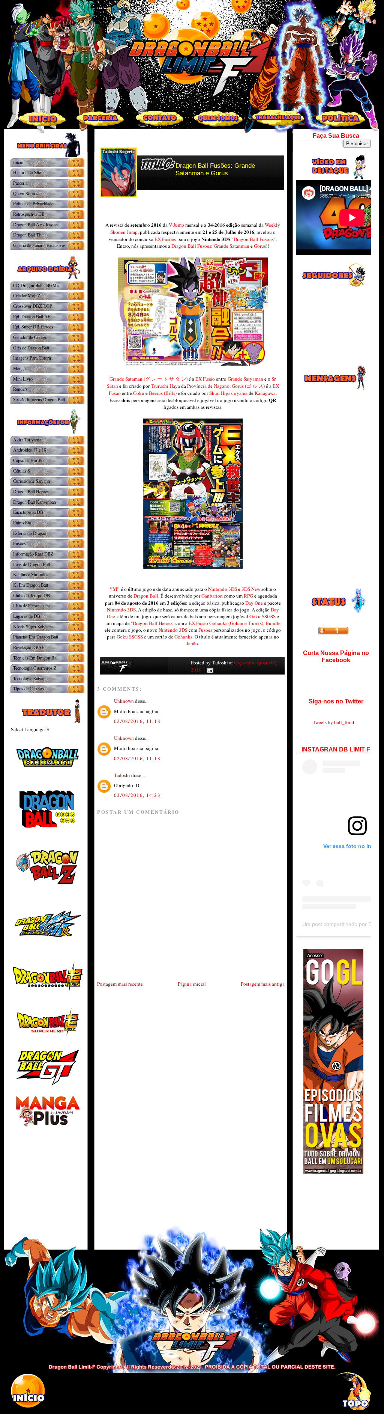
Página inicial (192, 983)
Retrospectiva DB (29, 214)
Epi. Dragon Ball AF (31, 316)
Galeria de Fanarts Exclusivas (39, 245)
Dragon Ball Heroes (31, 491)
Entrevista (22, 523)
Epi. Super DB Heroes (33, 327)
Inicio (18, 162)
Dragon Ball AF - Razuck (36, 224)
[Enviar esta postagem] (208, 669)
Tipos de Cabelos (28, 688)
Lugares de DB (26, 616)
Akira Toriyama (27, 440)
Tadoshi (122, 775)
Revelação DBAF (28, 647)
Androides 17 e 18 (29, 450)
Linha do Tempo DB (31, 595)
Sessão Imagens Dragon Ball (39, 399)
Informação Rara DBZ (33, 554)
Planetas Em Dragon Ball (35, 637)
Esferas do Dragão (29, 533)
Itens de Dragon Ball (31, 564)
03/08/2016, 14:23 (137, 795)
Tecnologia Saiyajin (30, 678)
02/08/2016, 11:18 (137, 721)
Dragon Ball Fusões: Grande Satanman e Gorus (215, 169)
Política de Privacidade (33, 203)
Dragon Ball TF (27, 235)
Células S (21, 471)
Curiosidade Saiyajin (31, 481)
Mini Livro (23, 379)
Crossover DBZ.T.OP (32, 306)
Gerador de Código (30, 337)
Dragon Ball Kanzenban (34, 502)
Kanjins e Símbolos (30, 574)
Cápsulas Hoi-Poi (29, 460)
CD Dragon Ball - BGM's (36, 285)
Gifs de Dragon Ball (31, 348)
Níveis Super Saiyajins (33, 626)
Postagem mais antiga (263, 983)
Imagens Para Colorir (32, 358)
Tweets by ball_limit (333, 722)
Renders (20, 389)
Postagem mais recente (120, 983)
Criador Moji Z (26, 295)
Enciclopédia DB (28, 512)
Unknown (124, 700)
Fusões (19, 543)
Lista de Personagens (32, 605)
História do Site (27, 172)
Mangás (20, 368)
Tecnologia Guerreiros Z (34, 668)
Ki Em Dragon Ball (30, 585)
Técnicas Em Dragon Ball (35, 658)
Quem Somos (25, 193)
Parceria (20, 183)
